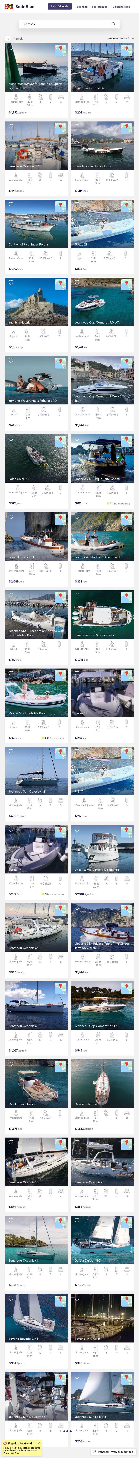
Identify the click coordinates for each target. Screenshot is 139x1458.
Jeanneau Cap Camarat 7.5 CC (96, 1026)
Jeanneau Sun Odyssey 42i (27, 791)
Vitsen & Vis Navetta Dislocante (97, 870)
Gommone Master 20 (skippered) (98, 557)
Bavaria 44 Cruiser (87, 1339)
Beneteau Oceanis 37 (89, 88)
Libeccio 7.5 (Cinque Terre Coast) (97, 479)
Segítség (82, 6)
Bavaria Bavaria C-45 (23, 1339)
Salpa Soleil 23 (18, 479)
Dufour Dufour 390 (88, 1260)
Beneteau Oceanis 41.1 (23, 1260)
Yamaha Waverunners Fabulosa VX (32, 401)
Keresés (29, 24)
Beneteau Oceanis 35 (23, 1182)
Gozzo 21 (81, 244)
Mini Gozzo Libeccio (22, 1104)
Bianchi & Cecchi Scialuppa (93, 166)
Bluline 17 (81, 713)
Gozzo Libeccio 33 (21, 557)
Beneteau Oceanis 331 (23, 166)
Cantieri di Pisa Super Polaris (28, 244)
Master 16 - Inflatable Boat (27, 713)
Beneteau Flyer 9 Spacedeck (94, 635)
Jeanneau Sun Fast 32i (90, 1417)
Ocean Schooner (86, 1104)
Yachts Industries (20, 322)
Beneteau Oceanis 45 (23, 948)
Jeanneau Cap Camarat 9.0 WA (97, 322)
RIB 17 (79, 791)
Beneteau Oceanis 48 (23, 1026)
